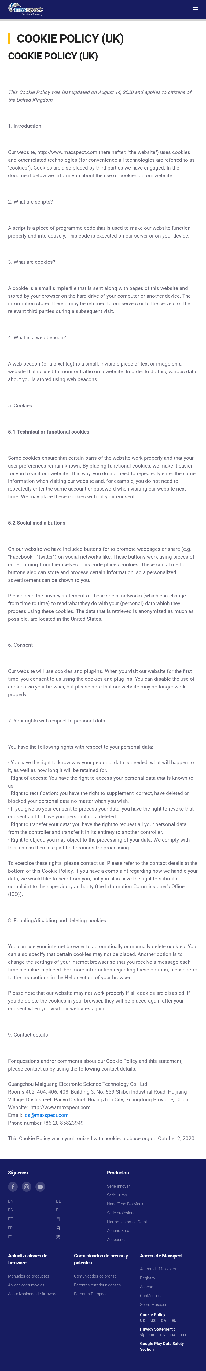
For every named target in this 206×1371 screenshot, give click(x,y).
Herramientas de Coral (127, 1221)
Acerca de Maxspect (158, 1269)
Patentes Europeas (91, 1293)
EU (174, 1320)
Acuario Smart (119, 1230)
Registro (147, 1278)
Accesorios (117, 1239)
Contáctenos (151, 1295)
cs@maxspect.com (47, 1115)
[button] (195, 9)
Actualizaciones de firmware (32, 1293)
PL (58, 1210)
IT (10, 1236)
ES (10, 1210)
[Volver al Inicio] (25, 9)
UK (142, 1320)
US (153, 1320)
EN (10, 1201)
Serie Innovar (118, 1186)
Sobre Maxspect (154, 1304)
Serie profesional (121, 1213)
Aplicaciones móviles (26, 1285)
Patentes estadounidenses (97, 1285)
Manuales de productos (28, 1276)
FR (10, 1228)
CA (163, 1320)
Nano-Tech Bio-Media (125, 1203)
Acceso (146, 1287)
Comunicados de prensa (95, 1276)
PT (10, 1218)
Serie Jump (117, 1195)
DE (58, 1201)
